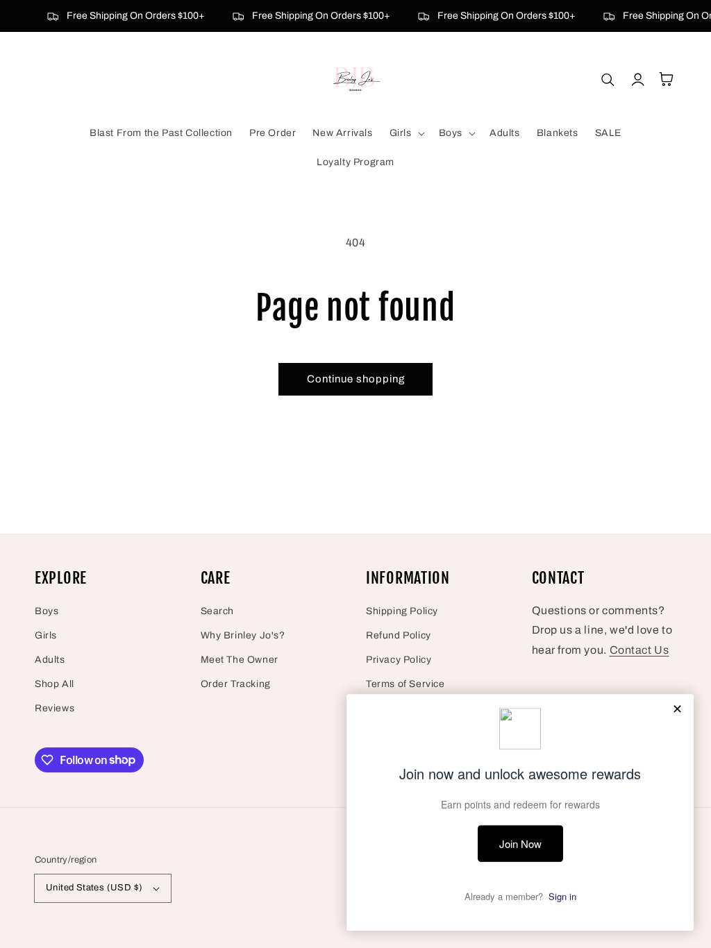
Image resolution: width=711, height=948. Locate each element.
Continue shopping (356, 378)
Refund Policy (398, 635)
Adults (50, 659)
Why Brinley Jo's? (243, 635)
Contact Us (639, 650)
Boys (46, 611)
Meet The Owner (239, 659)
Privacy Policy (398, 659)
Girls (46, 635)
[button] (405, 133)
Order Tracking (236, 684)
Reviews (54, 708)
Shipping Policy (402, 611)
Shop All (54, 684)
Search (218, 611)
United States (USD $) (94, 887)
